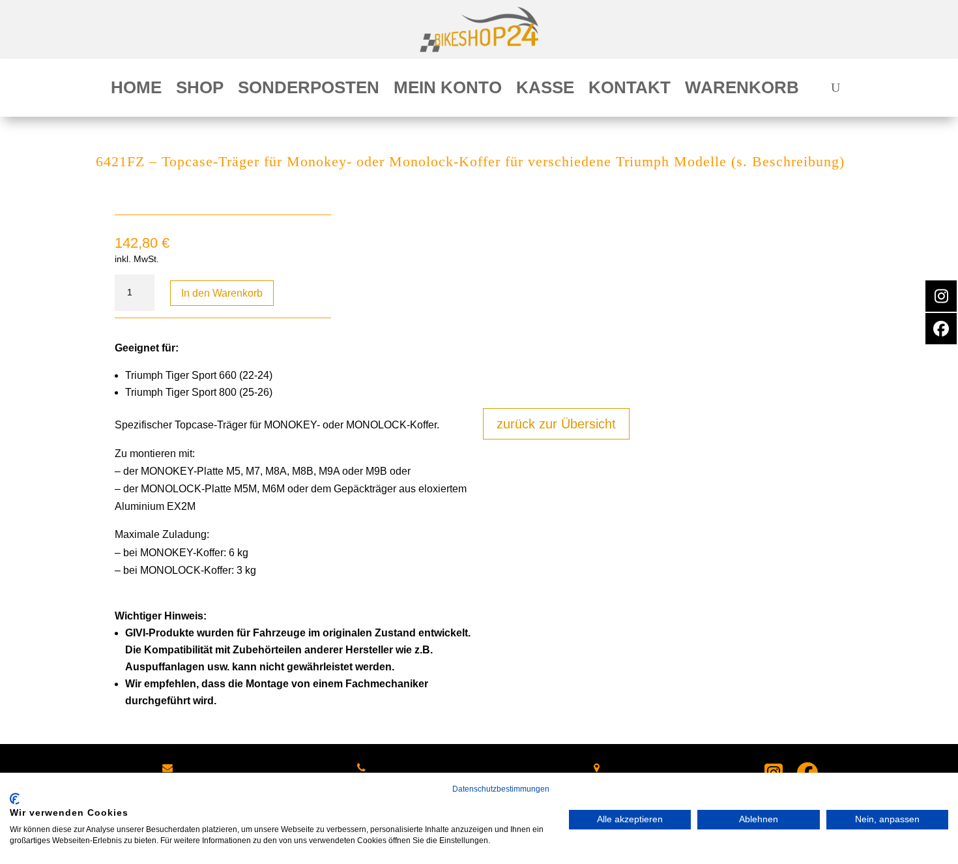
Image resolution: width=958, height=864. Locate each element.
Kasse (545, 90)
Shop (200, 90)
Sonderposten (308, 90)
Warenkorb (742, 90)
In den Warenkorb (222, 293)
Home (136, 90)
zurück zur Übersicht (556, 424)
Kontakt (629, 90)
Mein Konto (448, 90)
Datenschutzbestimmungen (500, 789)
